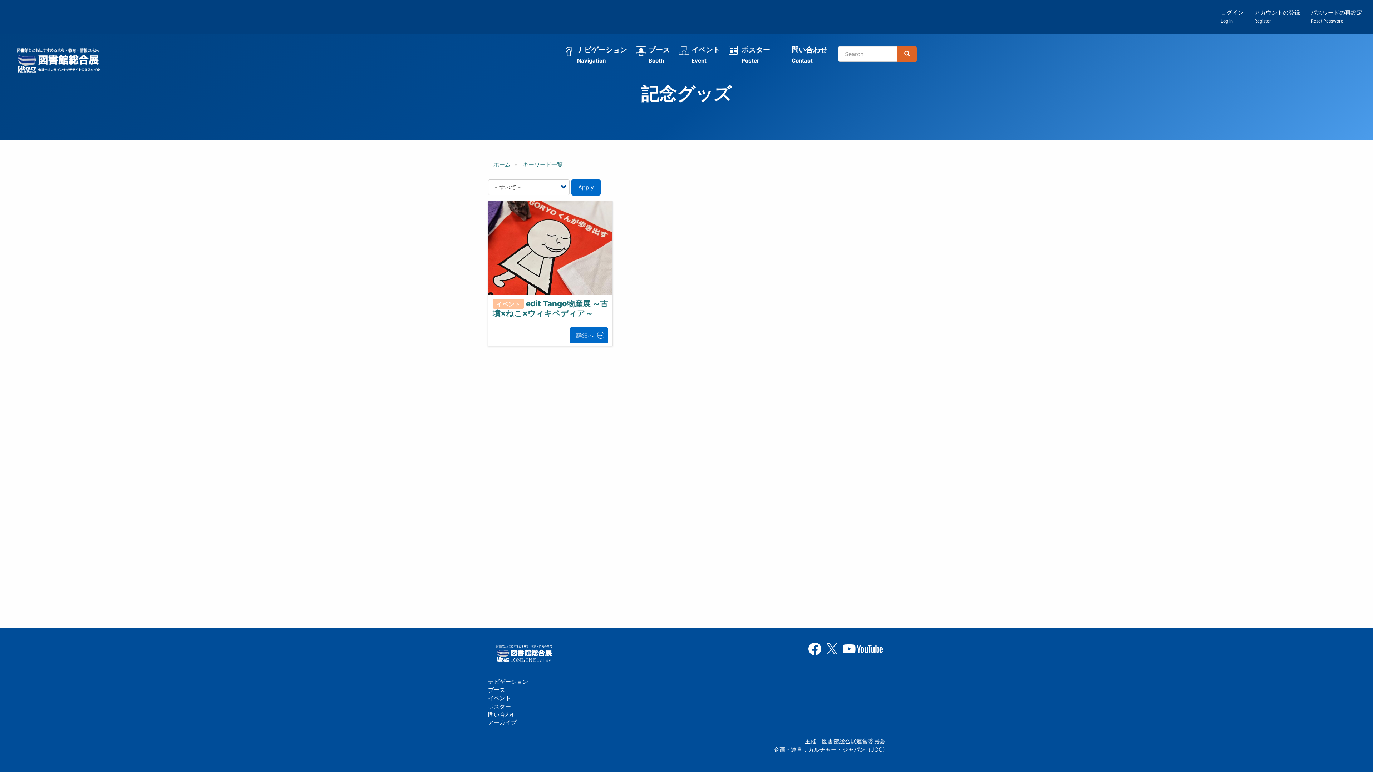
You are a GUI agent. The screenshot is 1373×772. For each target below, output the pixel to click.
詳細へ (585, 335)
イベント (706, 54)
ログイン (1232, 16)
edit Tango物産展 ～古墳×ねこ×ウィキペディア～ (550, 308)
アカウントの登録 (1277, 16)
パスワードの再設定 (1336, 16)
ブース (659, 54)
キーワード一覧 (543, 164)
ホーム (502, 164)
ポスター (756, 54)
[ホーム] (60, 61)
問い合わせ (809, 54)
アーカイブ (502, 722)
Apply (586, 187)
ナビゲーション (602, 54)
